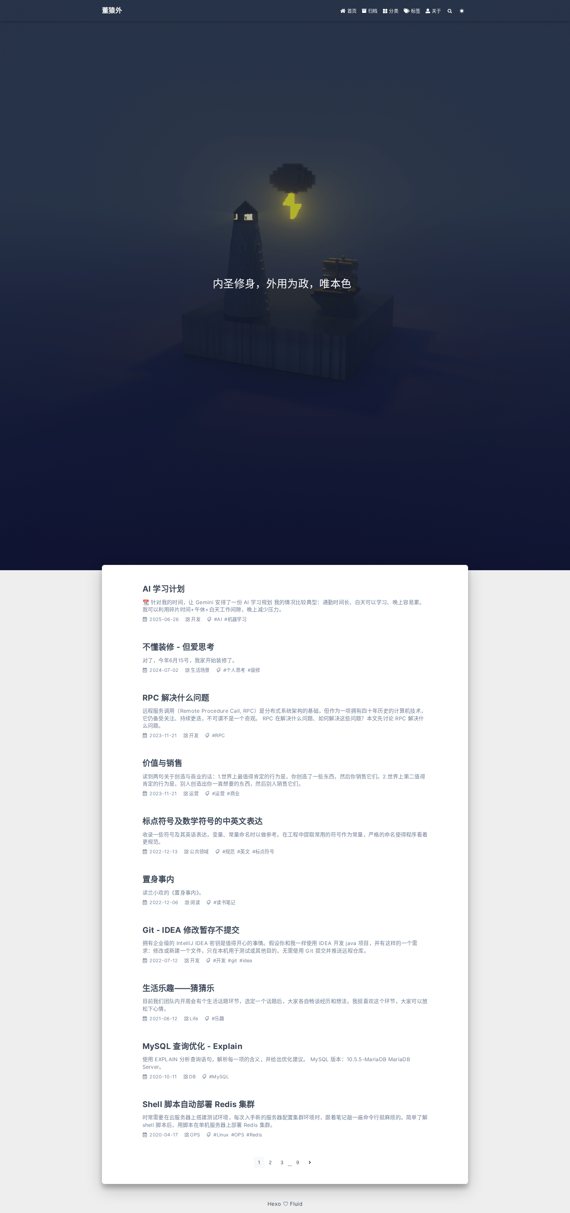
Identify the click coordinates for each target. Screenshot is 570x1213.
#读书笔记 (224, 902)
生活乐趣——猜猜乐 (178, 988)
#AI (218, 619)
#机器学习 (235, 619)
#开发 (219, 960)
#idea (245, 960)
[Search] (450, 11)
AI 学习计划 (163, 589)
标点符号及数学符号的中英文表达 (202, 821)
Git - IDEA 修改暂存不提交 (191, 930)
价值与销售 (162, 763)
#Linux (221, 1134)
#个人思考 (234, 670)
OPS (195, 1134)
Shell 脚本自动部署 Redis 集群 (198, 1104)
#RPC (218, 735)
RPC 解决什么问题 (175, 698)
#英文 (243, 851)
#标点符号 (263, 851)
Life (194, 1018)
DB (192, 1076)
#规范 (228, 851)
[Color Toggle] (462, 11)
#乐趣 (218, 1018)
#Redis (254, 1134)
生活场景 (200, 670)
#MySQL (219, 1076)
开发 (196, 619)
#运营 (218, 793)
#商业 (233, 793)
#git (232, 960)
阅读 (195, 902)
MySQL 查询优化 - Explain (192, 1046)
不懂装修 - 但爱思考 (178, 647)
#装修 (254, 670)
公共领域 (199, 851)
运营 (194, 793)
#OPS (237, 1134)
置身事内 (158, 879)
